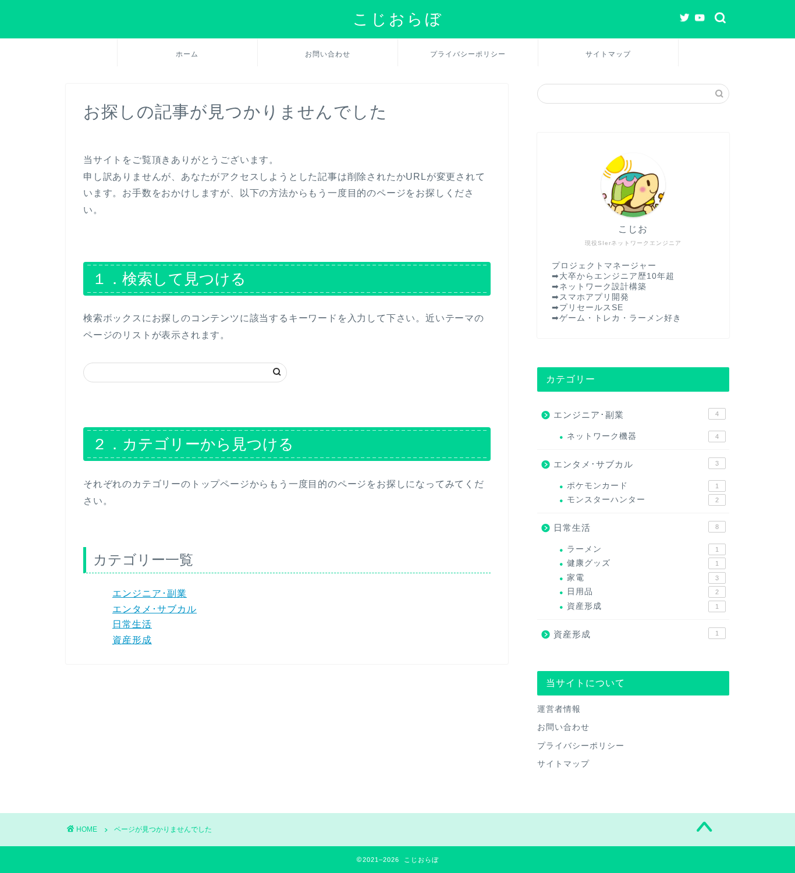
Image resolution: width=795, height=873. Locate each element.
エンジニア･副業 (149, 593)
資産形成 (132, 640)
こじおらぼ (398, 19)
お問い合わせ (327, 53)
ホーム (187, 53)
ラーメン (643, 549)
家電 (643, 577)
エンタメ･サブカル (154, 609)
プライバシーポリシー (468, 53)
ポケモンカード (643, 485)
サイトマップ (608, 53)
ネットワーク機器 (643, 436)
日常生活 (132, 624)
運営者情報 (559, 709)
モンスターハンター (643, 499)
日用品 (643, 591)
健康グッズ (643, 563)
